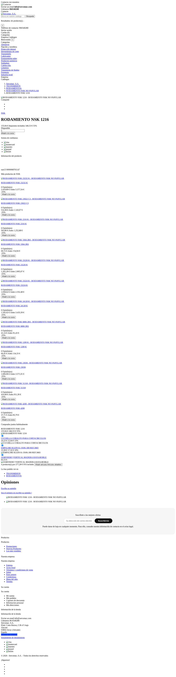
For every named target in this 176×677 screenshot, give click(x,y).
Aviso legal (10, 568)
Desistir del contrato (9, 634)
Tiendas (9, 581)
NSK (3, 113)
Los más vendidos (13, 551)
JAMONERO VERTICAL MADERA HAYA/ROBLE (24, 457)
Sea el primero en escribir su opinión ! (16, 493)
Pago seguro (11, 574)
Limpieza (5, 68)
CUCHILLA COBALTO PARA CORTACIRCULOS (23, 438)
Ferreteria (5, 72)
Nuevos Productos (13, 549)
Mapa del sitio (12, 579)
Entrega (9, 565)
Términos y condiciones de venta (19, 570)
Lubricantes (6, 56)
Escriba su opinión (8, 488)
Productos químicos (9, 61)
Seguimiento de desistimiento (13, 638)
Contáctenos (11, 577)
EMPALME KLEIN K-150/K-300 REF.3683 (19, 448)
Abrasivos (5, 44)
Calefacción (6, 65)
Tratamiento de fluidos (10, 70)
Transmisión (6, 54)
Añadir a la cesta (7, 133)
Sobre (8, 572)
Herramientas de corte (10, 51)
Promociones (11, 546)
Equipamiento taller (9, 58)
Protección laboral (8, 49)
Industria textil (7, 75)
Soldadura (5, 63)
